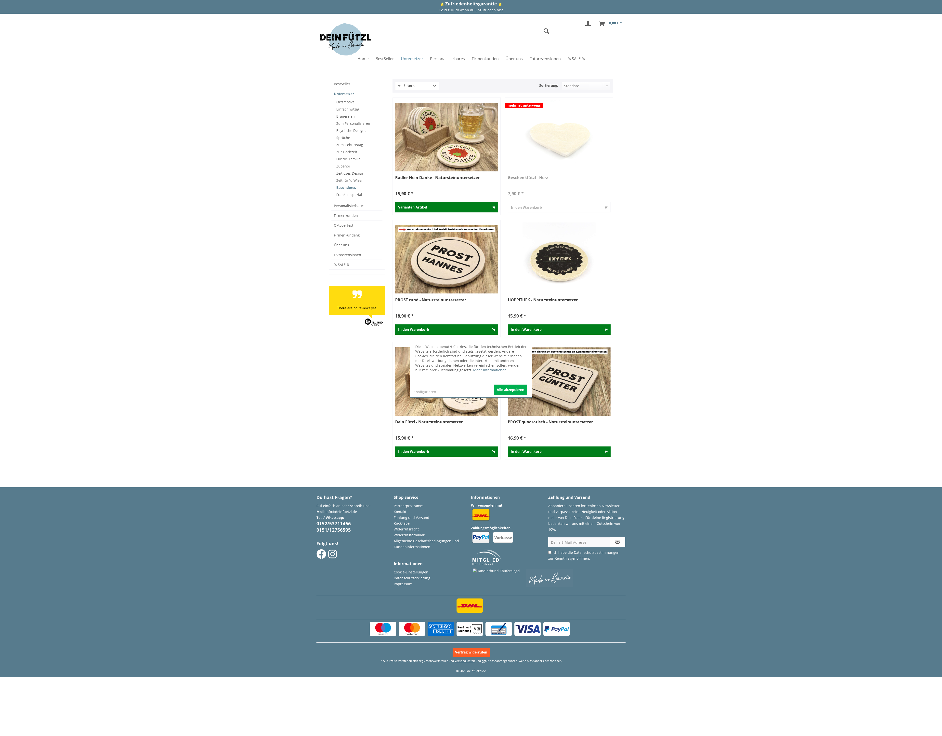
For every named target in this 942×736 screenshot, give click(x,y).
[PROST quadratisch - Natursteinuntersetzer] (559, 381)
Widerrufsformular (409, 535)
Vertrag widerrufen (471, 652)
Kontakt (400, 511)
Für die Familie (348, 159)
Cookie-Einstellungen (411, 572)
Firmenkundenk (347, 235)
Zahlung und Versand (411, 517)
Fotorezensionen (347, 254)
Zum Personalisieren (353, 123)
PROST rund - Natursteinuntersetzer (430, 300)
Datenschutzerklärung (412, 578)
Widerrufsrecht (406, 529)
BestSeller (342, 84)
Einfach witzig (347, 109)
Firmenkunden (346, 215)
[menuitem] (507, 31)
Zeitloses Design (349, 173)
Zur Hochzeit (346, 152)
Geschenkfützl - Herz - (529, 177)
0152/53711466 (333, 523)
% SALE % (342, 264)
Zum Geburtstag (349, 144)
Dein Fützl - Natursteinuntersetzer (429, 422)
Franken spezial (349, 194)
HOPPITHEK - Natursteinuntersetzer (543, 300)
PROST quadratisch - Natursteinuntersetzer (550, 422)
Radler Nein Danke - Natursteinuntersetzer (437, 177)
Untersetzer (344, 93)
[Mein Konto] (589, 23)
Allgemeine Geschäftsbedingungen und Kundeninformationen (426, 544)
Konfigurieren (425, 391)
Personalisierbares (349, 205)
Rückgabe (402, 523)
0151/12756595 (333, 530)
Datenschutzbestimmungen (596, 552)
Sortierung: (548, 85)
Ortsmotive (345, 102)
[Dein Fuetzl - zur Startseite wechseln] (345, 39)
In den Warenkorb (526, 207)
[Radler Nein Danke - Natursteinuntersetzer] (446, 137)
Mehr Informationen (490, 370)
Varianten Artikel (412, 207)
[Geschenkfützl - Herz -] (559, 137)
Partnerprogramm (408, 505)
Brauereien (345, 116)
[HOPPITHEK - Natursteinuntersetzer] (559, 259)
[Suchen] (546, 31)
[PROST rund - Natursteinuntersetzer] (446, 259)
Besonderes (346, 187)
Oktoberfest (343, 225)
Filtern (409, 85)
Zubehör (343, 166)
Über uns (341, 245)
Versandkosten (465, 661)
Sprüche (343, 137)
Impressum (403, 584)
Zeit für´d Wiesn (350, 180)
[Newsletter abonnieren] (617, 542)
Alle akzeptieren (510, 389)
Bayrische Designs (351, 130)
